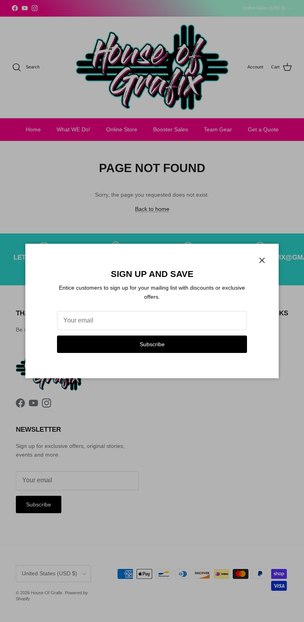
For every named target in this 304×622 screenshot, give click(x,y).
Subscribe (152, 344)
